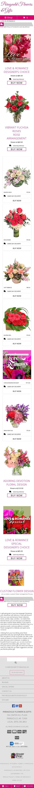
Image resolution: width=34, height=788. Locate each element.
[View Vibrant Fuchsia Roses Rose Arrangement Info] (17, 107)
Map (17, 786)
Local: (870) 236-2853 (17, 721)
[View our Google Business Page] (17, 707)
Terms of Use (17, 780)
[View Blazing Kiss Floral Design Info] (17, 317)
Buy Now (16, 82)
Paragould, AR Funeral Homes (11, 763)
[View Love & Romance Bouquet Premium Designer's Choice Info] (17, 364)
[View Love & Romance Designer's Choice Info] (17, 48)
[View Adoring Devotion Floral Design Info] (17, 461)
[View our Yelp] (20, 707)
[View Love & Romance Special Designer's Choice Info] (17, 520)
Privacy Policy (8, 777)
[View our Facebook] (13, 707)
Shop (9, 17)
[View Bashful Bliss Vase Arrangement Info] (17, 174)
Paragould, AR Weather (13, 770)
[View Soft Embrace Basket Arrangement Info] (17, 269)
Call (6, 786)
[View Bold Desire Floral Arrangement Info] (17, 221)
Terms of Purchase (22, 777)
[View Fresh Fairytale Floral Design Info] (17, 412)
